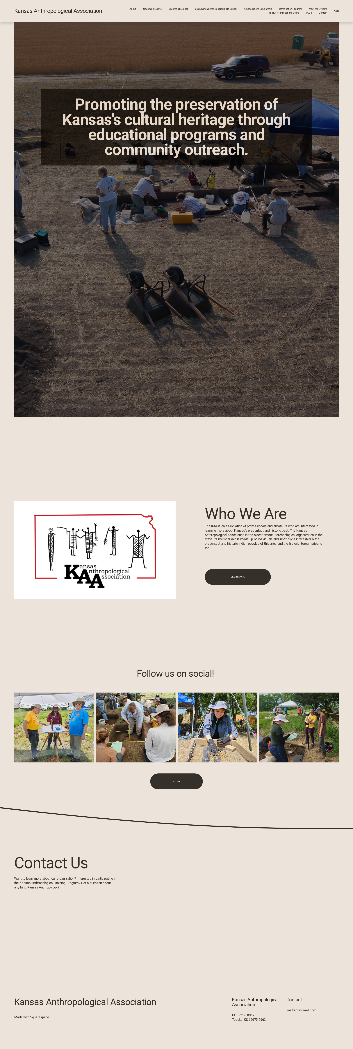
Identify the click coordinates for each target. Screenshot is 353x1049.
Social (176, 781)
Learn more (238, 577)
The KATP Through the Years (284, 12)
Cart (336, 10)
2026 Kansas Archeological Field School (216, 8)
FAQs (309, 12)
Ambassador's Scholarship (258, 8)
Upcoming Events (152, 8)
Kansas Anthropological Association (58, 10)
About (132, 8)
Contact (323, 12)
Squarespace (39, 1017)
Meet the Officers (318, 8)
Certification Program (290, 8)
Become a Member (178, 8)
